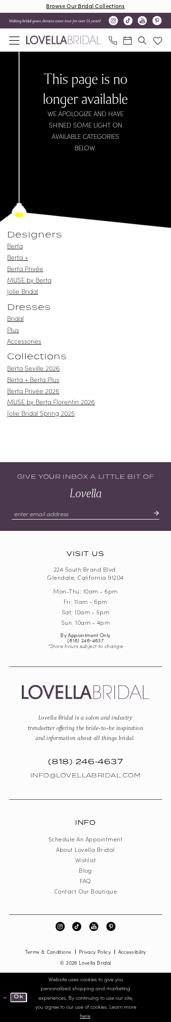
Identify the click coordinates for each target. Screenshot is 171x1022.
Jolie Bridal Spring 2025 (41, 413)
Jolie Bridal (22, 291)
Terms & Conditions (48, 951)
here (85, 1015)
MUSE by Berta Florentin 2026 (51, 401)
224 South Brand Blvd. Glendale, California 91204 (85, 573)
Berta (15, 245)
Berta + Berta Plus (33, 379)
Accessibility (132, 951)
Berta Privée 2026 (33, 390)
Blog (85, 870)
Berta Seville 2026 (33, 368)
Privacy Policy (95, 951)
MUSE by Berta (29, 279)
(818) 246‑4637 (85, 640)
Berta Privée (25, 268)
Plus (13, 329)
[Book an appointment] (127, 39)
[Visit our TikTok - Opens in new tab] (128, 21)
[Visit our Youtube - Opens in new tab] (142, 21)
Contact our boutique (85, 891)
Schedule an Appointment (85, 839)
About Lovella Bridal (85, 849)
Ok (18, 997)
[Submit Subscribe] (153, 514)
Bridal (15, 318)
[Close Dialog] (5, 997)
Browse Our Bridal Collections (85, 5)
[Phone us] (112, 39)
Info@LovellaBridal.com (85, 775)
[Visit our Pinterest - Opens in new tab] (157, 21)
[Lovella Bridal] (63, 40)
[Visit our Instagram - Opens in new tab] (113, 21)
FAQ (85, 880)
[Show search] (142, 39)
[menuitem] (14, 40)
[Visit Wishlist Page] (157, 39)
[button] (14, 40)
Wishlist (85, 860)
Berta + (17, 257)
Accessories (24, 341)
